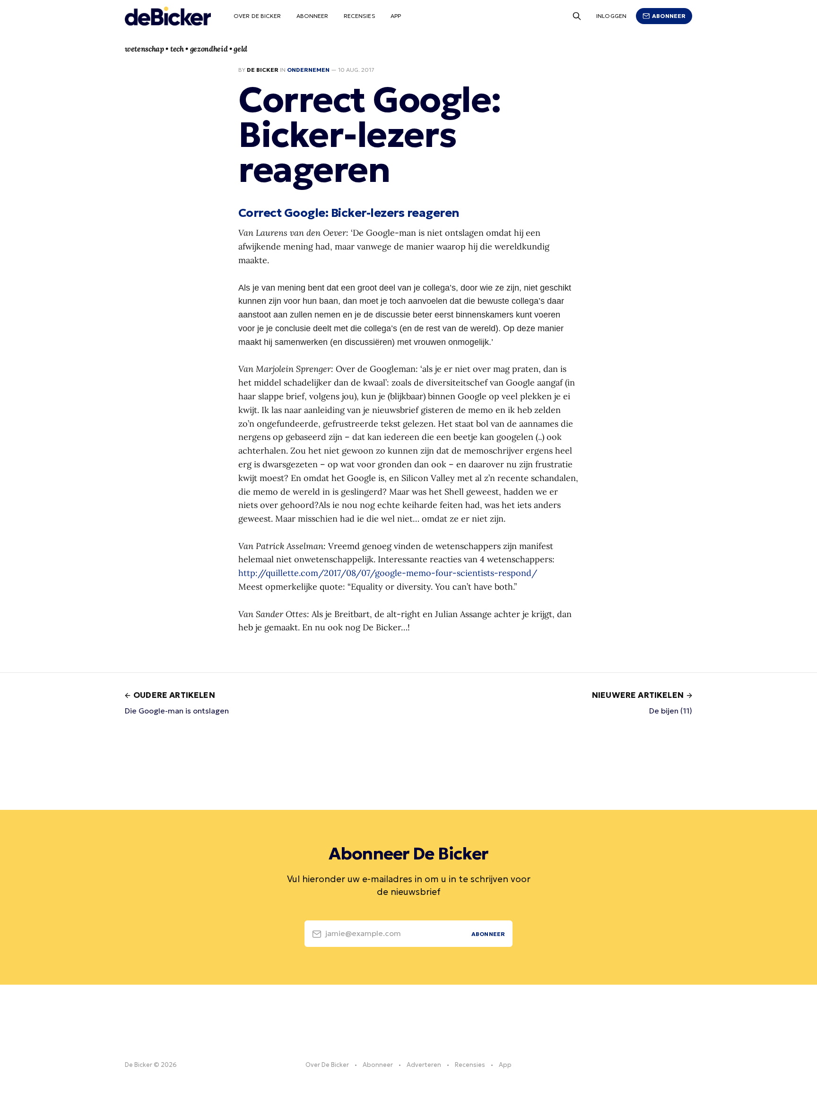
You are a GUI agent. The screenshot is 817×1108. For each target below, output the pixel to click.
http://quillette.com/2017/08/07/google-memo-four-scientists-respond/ (387, 572)
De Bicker (262, 69)
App (396, 15)
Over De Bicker (257, 15)
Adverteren (424, 1065)
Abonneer (312, 15)
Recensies (359, 15)
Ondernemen (308, 69)
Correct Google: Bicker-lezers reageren (349, 212)
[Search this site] (577, 16)
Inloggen (611, 15)
